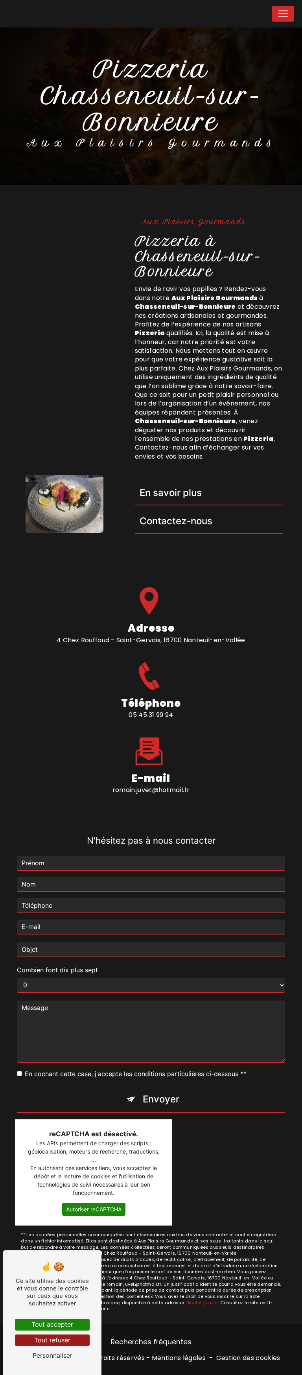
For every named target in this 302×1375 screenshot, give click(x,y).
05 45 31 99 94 (151, 714)
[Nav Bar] (283, 14)
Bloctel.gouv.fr (202, 1302)
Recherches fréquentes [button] (151, 1342)
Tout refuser (52, 1340)
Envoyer (161, 1099)
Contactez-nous (176, 521)
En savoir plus (171, 492)
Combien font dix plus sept (57, 970)
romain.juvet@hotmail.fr (151, 789)
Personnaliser (52, 1355)
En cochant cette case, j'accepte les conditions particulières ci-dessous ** (136, 1074)
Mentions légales (179, 1358)
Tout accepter (52, 1324)
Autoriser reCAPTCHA (94, 1209)
